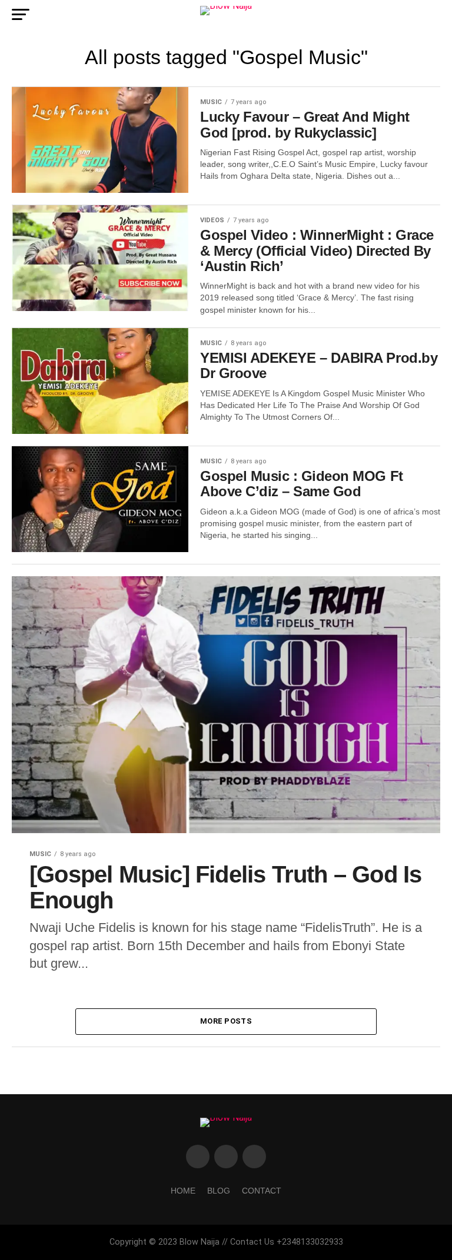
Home (183, 1190)
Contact (261, 1190)
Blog (218, 1190)
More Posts (226, 1021)
